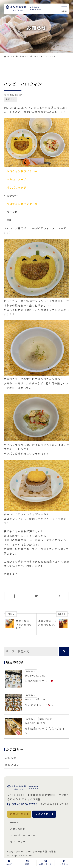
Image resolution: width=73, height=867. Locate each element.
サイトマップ (17, 842)
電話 (27, 864)
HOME (14, 822)
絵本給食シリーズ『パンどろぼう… (44, 730)
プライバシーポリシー (22, 835)
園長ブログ (46, 719)
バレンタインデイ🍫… (39, 704)
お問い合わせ (18, 814)
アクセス (64, 864)
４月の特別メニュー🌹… (40, 680)
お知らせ (10, 99)
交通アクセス (43, 814)
